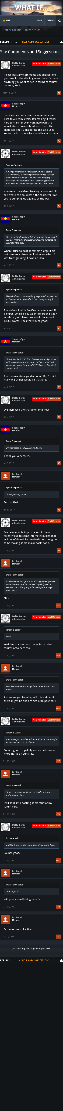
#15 (58, 860)
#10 (58, 605)
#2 (59, 141)
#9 (59, 550)
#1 (59, 93)
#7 (59, 463)
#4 (59, 265)
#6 (59, 417)
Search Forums (12, 30)
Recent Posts (32, 30)
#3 (59, 206)
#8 (59, 510)
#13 (58, 761)
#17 (58, 936)
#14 (58, 814)
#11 (58, 655)
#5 (59, 328)
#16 (58, 907)
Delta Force (19, 63)
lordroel (17, 474)
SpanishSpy (18, 103)
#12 (58, 708)
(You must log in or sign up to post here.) (31, 948)
